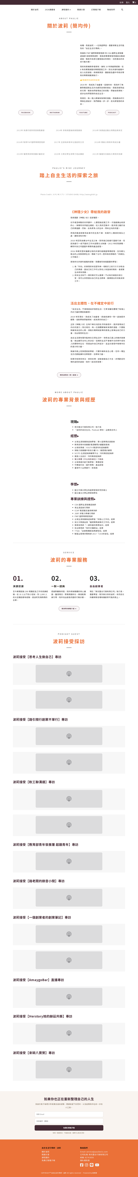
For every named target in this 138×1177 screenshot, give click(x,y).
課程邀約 (45, 1157)
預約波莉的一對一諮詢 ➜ (69, 375)
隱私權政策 (85, 1160)
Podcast (112, 112)
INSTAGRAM (55, 112)
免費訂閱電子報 (69, 1128)
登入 (128, 2)
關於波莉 (45, 1151)
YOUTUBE (83, 112)
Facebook (25, 112)
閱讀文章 (45, 1154)
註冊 (121, 2)
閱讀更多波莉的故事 (91, 80)
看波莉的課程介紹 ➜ (69, 609)
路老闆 (94, 1173)
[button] (66, 9)
